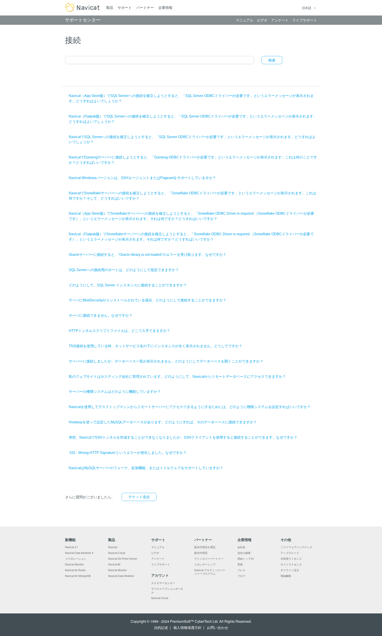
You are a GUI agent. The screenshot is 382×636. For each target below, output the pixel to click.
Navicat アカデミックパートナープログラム (209, 572)
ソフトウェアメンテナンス (296, 547)
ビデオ (155, 553)
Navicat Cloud (116, 553)
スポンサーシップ (205, 564)
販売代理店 (201, 553)
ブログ (241, 576)
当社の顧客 (244, 553)
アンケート (157, 558)
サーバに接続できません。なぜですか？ (100, 315)
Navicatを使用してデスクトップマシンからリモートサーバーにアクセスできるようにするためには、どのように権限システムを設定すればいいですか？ (190, 407)
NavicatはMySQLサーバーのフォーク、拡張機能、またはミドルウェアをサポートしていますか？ (146, 468)
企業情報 (165, 8)
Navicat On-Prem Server (122, 558)
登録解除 (286, 576)
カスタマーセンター (163, 583)
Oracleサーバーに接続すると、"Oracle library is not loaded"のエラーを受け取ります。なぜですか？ (147, 254)
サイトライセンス (291, 564)
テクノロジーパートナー (208, 558)
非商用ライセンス (291, 558)
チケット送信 (139, 497)
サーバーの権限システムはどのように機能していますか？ (115, 391)
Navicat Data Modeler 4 (79, 553)
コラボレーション (75, 558)
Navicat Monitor (74, 564)
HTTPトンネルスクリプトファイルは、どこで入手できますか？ (119, 331)
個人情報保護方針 (187, 628)
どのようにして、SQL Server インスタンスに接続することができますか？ (128, 285)
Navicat (112, 547)
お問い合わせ (217, 628)
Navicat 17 (71, 547)
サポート (125, 8)
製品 (109, 8)
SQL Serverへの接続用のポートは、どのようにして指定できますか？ (124, 270)
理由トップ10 (245, 558)
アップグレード (290, 553)
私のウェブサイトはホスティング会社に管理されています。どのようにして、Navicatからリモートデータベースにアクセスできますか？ (177, 376)
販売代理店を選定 (205, 547)
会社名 (241, 547)
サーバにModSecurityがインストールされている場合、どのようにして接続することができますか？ (147, 300)
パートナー (145, 8)
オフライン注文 (290, 570)
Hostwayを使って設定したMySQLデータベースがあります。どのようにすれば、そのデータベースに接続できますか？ (163, 422)
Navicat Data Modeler (121, 576)
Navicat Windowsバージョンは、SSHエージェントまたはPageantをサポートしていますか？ (142, 178)
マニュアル (157, 547)
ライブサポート (160, 564)
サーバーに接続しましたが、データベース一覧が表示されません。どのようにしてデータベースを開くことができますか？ (166, 361)
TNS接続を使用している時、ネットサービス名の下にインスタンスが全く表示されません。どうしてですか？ (155, 346)
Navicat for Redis (75, 570)
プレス (241, 570)
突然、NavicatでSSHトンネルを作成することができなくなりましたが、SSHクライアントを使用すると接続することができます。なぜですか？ (183, 437)
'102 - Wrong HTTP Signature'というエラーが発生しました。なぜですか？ (128, 453)
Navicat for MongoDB (78, 576)
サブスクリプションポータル (167, 590)
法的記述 (161, 628)
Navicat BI (114, 564)
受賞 (240, 564)
